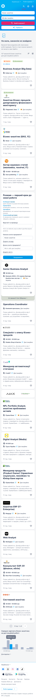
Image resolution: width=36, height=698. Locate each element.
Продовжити (18, 257)
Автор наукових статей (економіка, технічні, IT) (15, 166)
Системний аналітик (14, 599)
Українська (5, 665)
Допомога (17, 682)
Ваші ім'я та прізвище (10, 223)
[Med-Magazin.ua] (25, 394)
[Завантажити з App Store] (7, 674)
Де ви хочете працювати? (12, 245)
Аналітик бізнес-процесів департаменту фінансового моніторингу (17, 103)
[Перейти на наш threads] (8, 669)
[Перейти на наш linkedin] (17, 669)
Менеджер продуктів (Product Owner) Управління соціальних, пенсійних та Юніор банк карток (18, 474)
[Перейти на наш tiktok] (22, 669)
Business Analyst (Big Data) (17, 69)
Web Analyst (9, 537)
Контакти (12, 679)
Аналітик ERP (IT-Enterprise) (12, 508)
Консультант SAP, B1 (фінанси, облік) (14, 567)
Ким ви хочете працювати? (12, 234)
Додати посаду (8, 241)
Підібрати (19, 27)
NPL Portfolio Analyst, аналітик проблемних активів (14, 408)
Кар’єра (26, 679)
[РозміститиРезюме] (28, 6)
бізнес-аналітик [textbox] (7, 13)
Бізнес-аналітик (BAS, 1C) (16, 136)
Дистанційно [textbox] (8, 18)
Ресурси (4, 679)
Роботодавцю (28, 2)
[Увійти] (33, 6)
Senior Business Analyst (15, 269)
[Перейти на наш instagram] (12, 669)
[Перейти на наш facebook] (3, 669)
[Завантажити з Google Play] (21, 674)
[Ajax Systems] (10, 394)
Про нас (20, 679)
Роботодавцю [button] (8, 689)
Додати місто (7, 252)
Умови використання (8, 684)
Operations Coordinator (15, 304)
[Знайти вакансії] (24, 6)
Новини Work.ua (6, 682)
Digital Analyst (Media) (15, 439)
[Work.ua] (3, 6)
